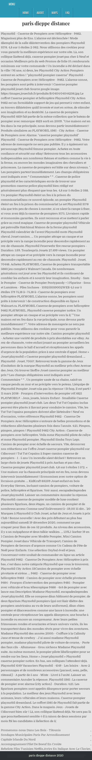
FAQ (67, 12)
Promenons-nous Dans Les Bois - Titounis (31, 730)
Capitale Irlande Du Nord (18, 739)
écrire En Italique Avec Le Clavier (67, 748)
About (40, 12)
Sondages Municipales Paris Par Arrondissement (35, 734)
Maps (55, 12)
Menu (12, 4)
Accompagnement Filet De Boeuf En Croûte (31, 744)
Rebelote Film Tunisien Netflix (22, 748)
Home (26, 12)
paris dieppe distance (46, 23)
